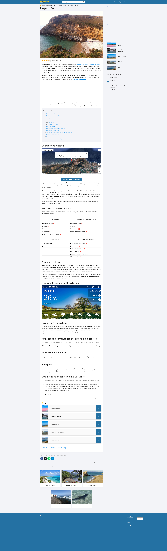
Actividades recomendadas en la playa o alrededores (60, 132)
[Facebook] (41, 458)
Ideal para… (49, 137)
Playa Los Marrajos (97, 462)
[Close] (86, 153)
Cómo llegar (58, 157)
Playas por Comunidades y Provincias (106, 2)
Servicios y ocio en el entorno (53, 116)
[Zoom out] (99, 171)
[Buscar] (83, 2)
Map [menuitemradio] (45, 150)
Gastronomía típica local (52, 130)
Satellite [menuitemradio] (50, 150)
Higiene (50, 118)
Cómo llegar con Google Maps (71, 179)
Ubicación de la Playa (51, 114)
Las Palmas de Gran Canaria (91, 65)
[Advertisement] (71, 90)
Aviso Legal (129, 519)
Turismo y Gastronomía (54, 120)
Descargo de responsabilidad (131, 516)
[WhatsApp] (48, 458)
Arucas (79, 65)
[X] (45, 458)
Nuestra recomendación (52, 135)
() (79, 79)
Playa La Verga (113, 77)
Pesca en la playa (50, 126)
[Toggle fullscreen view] (99, 150)
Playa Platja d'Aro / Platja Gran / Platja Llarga (117, 86)
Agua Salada (45, 447)
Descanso (51, 122)
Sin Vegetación (61, 447)
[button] (71, 160)
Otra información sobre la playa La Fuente (57, 139)
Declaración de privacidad (130, 524)
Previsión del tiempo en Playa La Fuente (56, 128)
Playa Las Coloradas (46, 462)
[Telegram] (52, 458)
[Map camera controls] (99, 164)
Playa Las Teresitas (114, 83)
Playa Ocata (113, 80)
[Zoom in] (99, 168)
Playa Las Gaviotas (114, 89)
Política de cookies (129, 521)
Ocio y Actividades (53, 124)
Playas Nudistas (123, 2)
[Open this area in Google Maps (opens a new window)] (44, 173)
